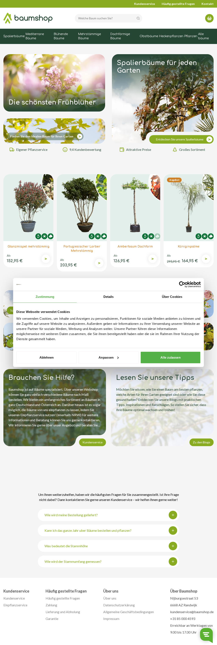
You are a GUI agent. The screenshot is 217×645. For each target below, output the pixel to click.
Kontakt (208, 4)
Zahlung (51, 605)
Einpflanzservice (15, 605)
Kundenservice (144, 4)
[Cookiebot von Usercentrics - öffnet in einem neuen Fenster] (182, 284)
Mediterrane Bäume (34, 36)
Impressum (111, 619)
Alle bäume (203, 36)
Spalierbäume (14, 36)
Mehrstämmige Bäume (89, 36)
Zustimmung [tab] (45, 296)
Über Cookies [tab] (172, 296)
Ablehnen (46, 357)
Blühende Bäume (61, 36)
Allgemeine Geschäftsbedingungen (128, 612)
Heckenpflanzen (171, 36)
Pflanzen (190, 36)
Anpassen (106, 357)
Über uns (109, 598)
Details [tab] (108, 296)
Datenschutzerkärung (119, 605)
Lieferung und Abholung (63, 612)
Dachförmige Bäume (120, 36)
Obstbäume (149, 36)
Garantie (52, 619)
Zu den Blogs (201, 442)
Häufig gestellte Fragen (178, 4)
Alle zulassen (170, 357)
